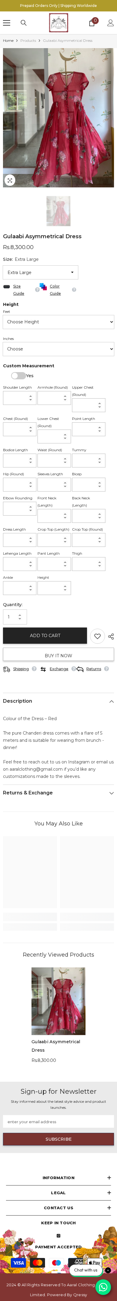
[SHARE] (109, 636)
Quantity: (12, 604)
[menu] (6, 22)
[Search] (23, 22)
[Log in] (110, 23)
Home (8, 40)
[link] (30, 917)
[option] (58, 117)
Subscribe (59, 1139)
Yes (18, 375)
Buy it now (58, 655)
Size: (21, 259)
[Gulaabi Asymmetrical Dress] (59, 1001)
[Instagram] (58, 1235)
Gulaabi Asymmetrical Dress (56, 1046)
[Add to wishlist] (97, 636)
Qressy (80, 1294)
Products (28, 40)
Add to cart (45, 635)
